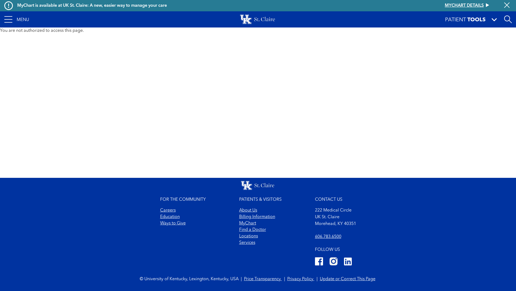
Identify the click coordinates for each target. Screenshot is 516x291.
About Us (248, 210)
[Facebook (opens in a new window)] (319, 262)
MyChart (247, 223)
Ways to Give (173, 223)
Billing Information (257, 217)
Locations (248, 236)
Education (170, 217)
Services (247, 243)
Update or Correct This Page (347, 279)
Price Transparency (263, 279)
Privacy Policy (300, 279)
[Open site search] (508, 19)
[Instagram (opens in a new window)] (333, 262)
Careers (168, 210)
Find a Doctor (252, 230)
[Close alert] (507, 6)
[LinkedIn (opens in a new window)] (348, 262)
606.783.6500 (328, 237)
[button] (16, 19)
